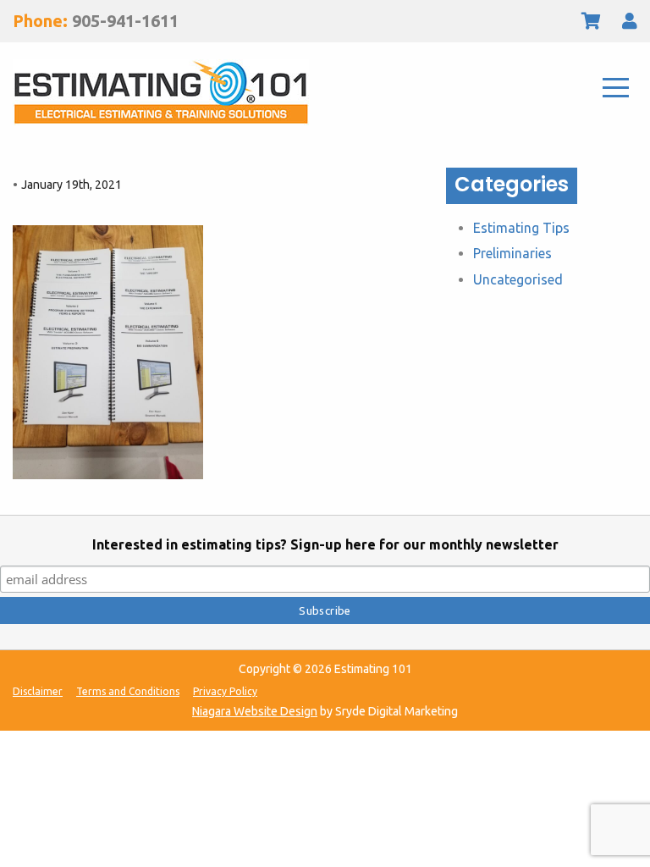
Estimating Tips (521, 227)
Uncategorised (518, 279)
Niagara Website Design (254, 711)
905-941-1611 (125, 20)
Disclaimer (38, 691)
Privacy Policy (225, 691)
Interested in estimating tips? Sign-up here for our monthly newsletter (325, 544)
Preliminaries (512, 253)
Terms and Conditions (127, 691)
